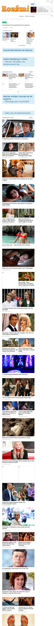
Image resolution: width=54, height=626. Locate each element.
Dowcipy (4, 22)
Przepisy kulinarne (30, 16)
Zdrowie (21, 16)
